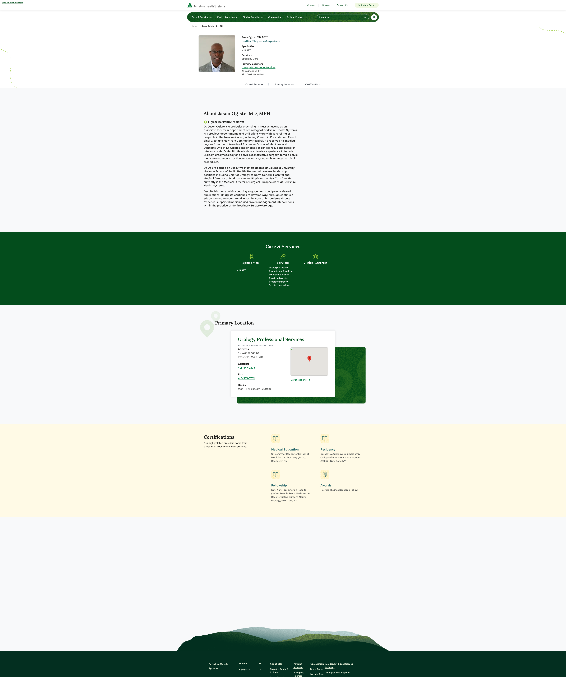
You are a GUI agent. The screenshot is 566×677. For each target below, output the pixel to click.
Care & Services (254, 84)
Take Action (317, 663)
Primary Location (284, 84)
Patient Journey (298, 665)
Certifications (313, 84)
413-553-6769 (246, 378)
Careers (311, 5)
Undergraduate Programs (338, 672)
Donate (326, 5)
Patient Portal (368, 5)
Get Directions (299, 379)
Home (194, 26)
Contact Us (342, 5)
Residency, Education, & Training (339, 665)
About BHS (276, 663)
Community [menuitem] (274, 17)
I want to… (324, 17)
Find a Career (317, 669)
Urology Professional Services (258, 67)
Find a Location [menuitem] (227, 17)
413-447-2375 (246, 367)
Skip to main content (12, 2)
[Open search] (374, 17)
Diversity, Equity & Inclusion (279, 671)
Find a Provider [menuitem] (253, 17)
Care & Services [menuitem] (202, 17)
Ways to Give (317, 674)
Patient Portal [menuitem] (294, 17)
